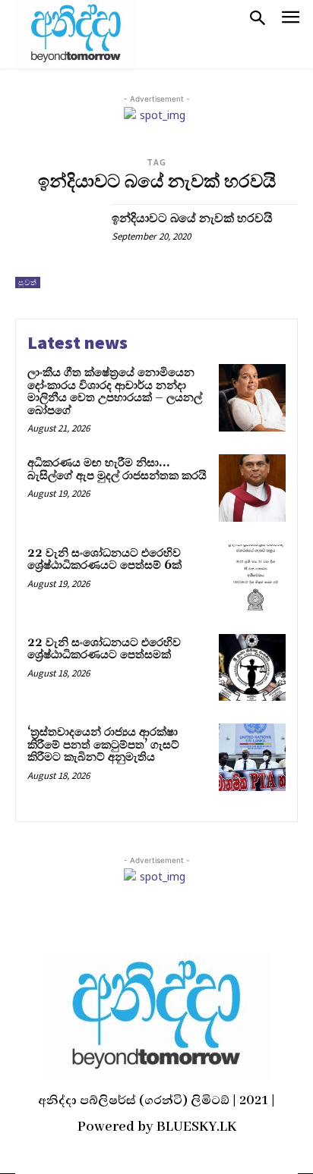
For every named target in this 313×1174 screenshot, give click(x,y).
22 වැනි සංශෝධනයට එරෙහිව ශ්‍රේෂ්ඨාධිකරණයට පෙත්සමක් (104, 649)
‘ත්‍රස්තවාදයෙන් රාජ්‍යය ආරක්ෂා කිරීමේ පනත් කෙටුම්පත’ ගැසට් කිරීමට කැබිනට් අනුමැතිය (103, 744)
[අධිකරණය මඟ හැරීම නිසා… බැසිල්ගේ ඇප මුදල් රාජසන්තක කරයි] (252, 487)
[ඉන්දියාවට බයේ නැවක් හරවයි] (57, 246)
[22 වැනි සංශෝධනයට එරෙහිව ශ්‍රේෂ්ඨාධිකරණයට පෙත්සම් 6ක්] (252, 578)
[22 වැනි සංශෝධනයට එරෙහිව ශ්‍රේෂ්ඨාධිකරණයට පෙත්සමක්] (252, 667)
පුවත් (27, 282)
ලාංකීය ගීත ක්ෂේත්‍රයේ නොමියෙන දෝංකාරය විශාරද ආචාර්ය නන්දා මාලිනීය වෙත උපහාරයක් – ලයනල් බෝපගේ (114, 392)
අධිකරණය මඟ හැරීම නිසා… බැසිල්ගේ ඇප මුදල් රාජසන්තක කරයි (117, 469)
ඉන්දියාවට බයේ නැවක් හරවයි (192, 218)
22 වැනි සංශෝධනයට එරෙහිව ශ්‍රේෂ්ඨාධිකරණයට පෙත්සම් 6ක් (104, 559)
